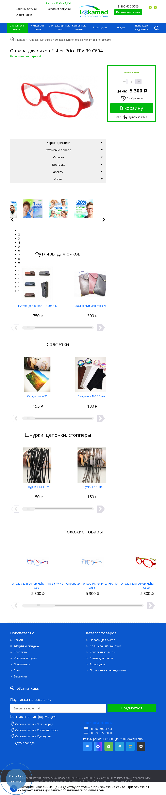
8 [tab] (19, 259)
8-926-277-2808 (101, 733)
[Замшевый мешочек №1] (92, 282)
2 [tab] (19, 234)
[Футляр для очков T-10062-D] (37, 282)
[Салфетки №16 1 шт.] (92, 373)
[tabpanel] (58, 208)
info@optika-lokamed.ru (98, 723)
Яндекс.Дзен (141, 746)
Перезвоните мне (128, 12)
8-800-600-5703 (128, 6)
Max (98, 746)
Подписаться (131, 708)
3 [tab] (19, 238)
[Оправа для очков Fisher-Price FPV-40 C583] (92, 560)
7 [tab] (19, 255)
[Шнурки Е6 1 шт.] (92, 463)
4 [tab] (19, 242)
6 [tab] (19, 250)
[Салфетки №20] (37, 373)
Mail (130, 746)
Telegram (119, 746)
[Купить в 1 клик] (30, 311)
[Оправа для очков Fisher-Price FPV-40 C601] (37, 560)
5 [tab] (19, 246)
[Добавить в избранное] (22, 311)
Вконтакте (87, 746)
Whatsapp (108, 746)
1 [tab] (19, 230)
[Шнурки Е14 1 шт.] (37, 463)
